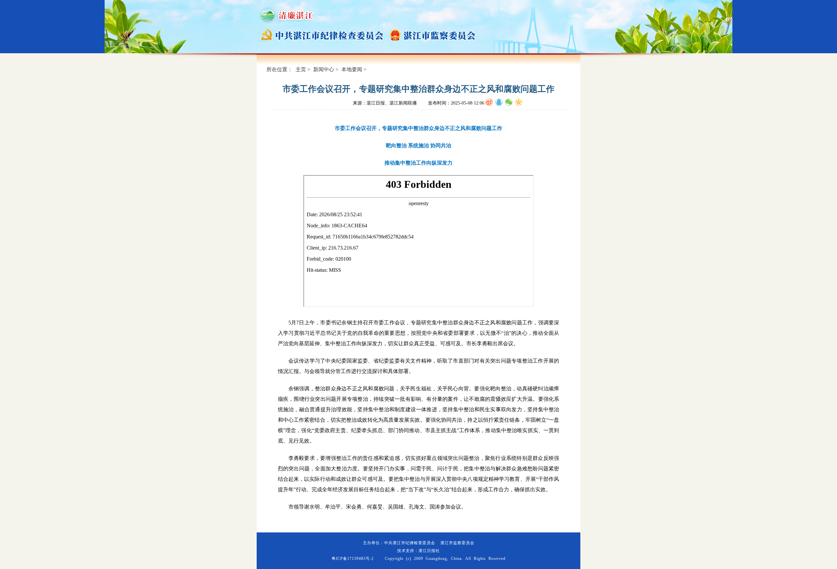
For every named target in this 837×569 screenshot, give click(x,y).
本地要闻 (351, 69)
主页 (301, 69)
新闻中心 (323, 69)
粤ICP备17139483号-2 (353, 558)
